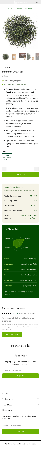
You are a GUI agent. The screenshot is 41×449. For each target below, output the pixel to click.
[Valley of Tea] (20, 2)
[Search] (37, 2)
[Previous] (3, 31)
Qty (3, 164)
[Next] (37, 31)
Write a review (12, 334)
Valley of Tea (27, 444)
